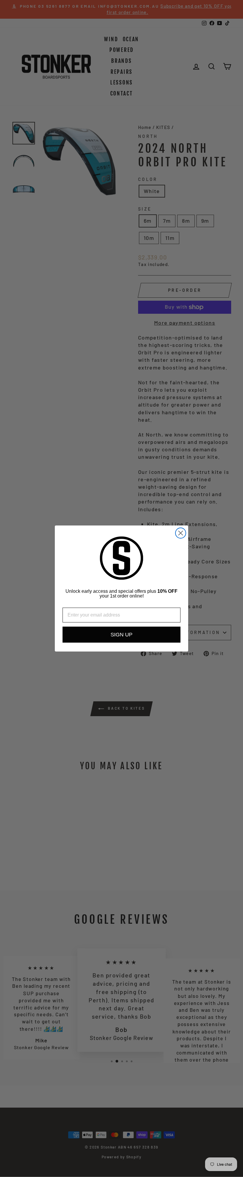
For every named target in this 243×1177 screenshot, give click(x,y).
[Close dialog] (180, 533)
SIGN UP (121, 635)
